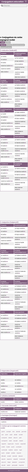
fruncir (17, 444)
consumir (4, 438)
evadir (9, 456)
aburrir (16, 438)
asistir (8, 465)
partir (3, 431)
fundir (8, 447)
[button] (2, 6)
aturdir (3, 465)
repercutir (11, 444)
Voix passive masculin (18, 45)
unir (2, 435)
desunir (21, 456)
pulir (20, 438)
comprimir (22, 462)
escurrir (3, 462)
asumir (3, 459)
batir (10, 441)
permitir (24, 431)
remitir (21, 435)
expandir (23, 444)
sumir (12, 447)
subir (11, 435)
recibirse (8, 42)
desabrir (14, 462)
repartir (3, 444)
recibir (2, 42)
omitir (3, 447)
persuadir (14, 465)
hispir (9, 462)
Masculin (3, 45)
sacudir (15, 441)
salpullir (15, 459)
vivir (13, 431)
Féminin (9, 45)
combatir (19, 447)
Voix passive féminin (6, 47)
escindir (14, 456)
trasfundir (22, 459)
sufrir (6, 435)
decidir (18, 431)
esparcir (9, 459)
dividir (15, 435)
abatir (10, 438)
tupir (20, 450)
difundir (3, 456)
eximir (16, 450)
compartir (4, 441)
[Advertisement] (14, 22)
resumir (19, 453)
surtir (3, 453)
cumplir (8, 431)
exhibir (13, 453)
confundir (4, 450)
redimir (11, 450)
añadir (8, 453)
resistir (21, 441)
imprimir (21, 465)
